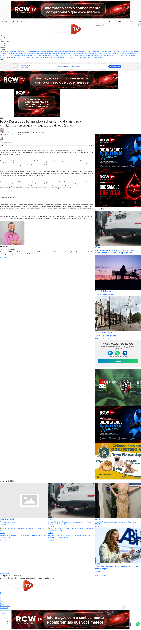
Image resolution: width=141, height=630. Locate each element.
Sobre (2, 604)
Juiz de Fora (4, 38)
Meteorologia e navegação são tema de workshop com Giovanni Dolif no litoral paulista (27, 52)
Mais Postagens (5, 573)
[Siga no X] (17, 21)
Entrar (118, 361)
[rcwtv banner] (70, 619)
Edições (3, 46)
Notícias (3, 48)
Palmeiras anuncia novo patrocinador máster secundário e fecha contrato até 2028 (104, 55)
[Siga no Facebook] (10, 21)
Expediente (4, 608)
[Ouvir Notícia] (2, 145)
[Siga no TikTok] (25, 21)
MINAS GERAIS (5, 42)
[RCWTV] (70, 9)
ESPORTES (3, 50)
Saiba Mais (3, 257)
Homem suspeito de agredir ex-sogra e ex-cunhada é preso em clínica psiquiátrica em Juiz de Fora (73, 57)
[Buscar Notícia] (139, 25)
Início (2, 36)
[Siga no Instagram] (14, 21)
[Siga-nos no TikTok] (0, 600)
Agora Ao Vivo (115, 21)
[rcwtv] (59, 80)
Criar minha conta (100, 575)
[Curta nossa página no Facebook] (0, 592)
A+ (1, 141)
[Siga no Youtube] (21, 21)
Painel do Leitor (5, 606)
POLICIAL (3, 44)
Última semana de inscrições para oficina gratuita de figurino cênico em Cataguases (53, 53)
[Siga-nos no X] (0, 596)
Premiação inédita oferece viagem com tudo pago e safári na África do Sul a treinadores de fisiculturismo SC (88, 52)
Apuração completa (114, 66)
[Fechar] (124, 607)
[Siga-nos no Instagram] (0, 594)
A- (1, 138)
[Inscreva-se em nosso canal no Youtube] (0, 598)
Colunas (3, 40)
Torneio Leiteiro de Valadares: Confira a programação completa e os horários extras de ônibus (108, 53)
